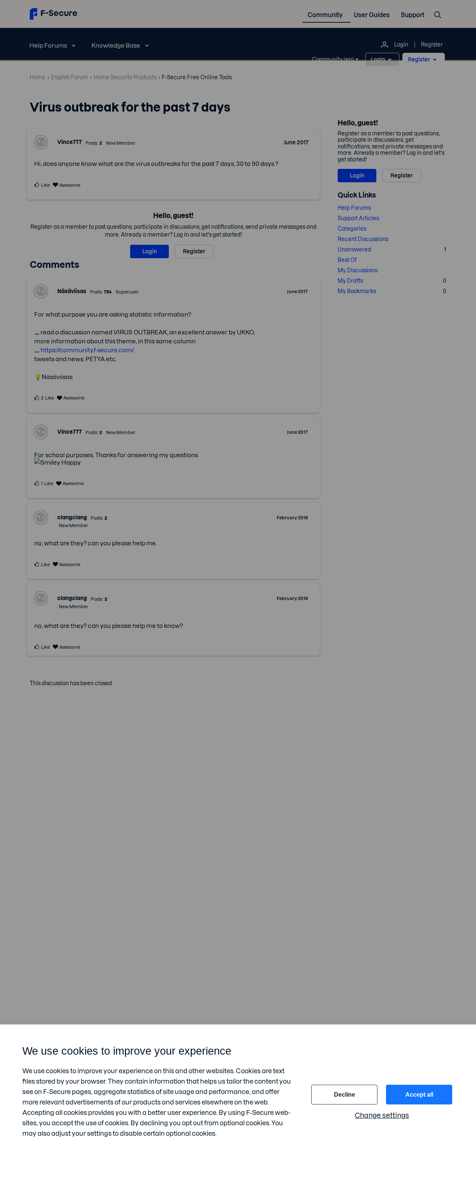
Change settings (382, 1115)
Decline (344, 1094)
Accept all (419, 1094)
